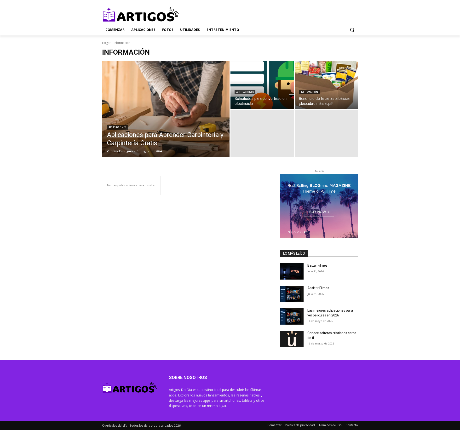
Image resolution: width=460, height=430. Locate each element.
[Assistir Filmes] (292, 294)
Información (309, 92)
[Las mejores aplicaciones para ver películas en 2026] (292, 316)
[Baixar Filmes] (292, 271)
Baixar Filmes (317, 265)
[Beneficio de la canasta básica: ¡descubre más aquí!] (326, 85)
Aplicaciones (117, 127)
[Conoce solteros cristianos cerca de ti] (292, 339)
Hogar (106, 43)
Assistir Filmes (318, 288)
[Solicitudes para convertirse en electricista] (262, 85)
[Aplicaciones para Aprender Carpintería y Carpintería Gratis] (166, 109)
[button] (352, 29)
